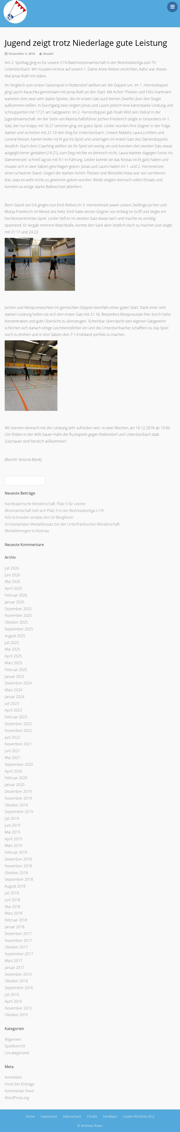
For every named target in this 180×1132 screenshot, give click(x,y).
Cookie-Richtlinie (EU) (138, 1116)
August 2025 (15, 635)
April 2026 (13, 588)
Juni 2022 (12, 737)
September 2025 (19, 629)
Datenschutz (72, 1116)
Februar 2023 (16, 716)
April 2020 (13, 771)
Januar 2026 (14, 602)
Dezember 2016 (18, 974)
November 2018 (18, 866)
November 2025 (18, 615)
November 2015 (18, 1008)
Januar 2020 (14, 784)
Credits (92, 1116)
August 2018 (15, 886)
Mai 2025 (12, 649)
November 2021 (18, 744)
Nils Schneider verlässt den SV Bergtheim (39, 517)
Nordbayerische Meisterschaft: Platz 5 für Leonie (45, 503)
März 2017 (13, 960)
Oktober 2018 (16, 872)
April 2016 (13, 1001)
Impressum (49, 1116)
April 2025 (13, 656)
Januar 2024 (14, 696)
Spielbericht (15, 1046)
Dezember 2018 (18, 859)
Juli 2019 (12, 818)
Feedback (110, 1116)
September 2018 (19, 879)
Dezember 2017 (18, 933)
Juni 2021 (12, 750)
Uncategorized (17, 1052)
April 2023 (13, 710)
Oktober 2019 (16, 805)
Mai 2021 (12, 757)
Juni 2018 (12, 899)
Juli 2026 (12, 568)
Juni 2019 (12, 825)
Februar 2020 (16, 777)
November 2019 (18, 798)
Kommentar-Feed (19, 1090)
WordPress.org (17, 1097)
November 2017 (18, 940)
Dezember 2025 (18, 608)
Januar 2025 (14, 676)
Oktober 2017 (16, 947)
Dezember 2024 (18, 683)
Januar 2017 (14, 967)
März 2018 (13, 913)
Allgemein (13, 1039)
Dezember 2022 (18, 723)
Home (30, 1116)
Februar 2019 (16, 852)
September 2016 (19, 987)
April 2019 (13, 838)
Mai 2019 (12, 832)
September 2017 (19, 953)
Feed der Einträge (19, 1084)
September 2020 (19, 764)
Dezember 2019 (18, 791)
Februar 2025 (16, 669)
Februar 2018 (16, 920)
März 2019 (13, 845)
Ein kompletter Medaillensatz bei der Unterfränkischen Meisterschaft (62, 524)
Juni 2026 (12, 575)
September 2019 (19, 811)
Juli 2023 (12, 703)
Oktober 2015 (16, 1014)
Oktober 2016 (16, 980)
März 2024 (13, 689)
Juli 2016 (12, 994)
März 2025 (13, 662)
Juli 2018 (12, 893)
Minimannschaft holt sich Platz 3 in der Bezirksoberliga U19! (54, 510)
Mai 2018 (12, 906)
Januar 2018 (14, 926)
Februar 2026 (16, 595)
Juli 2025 (12, 642)
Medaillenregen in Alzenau (27, 530)
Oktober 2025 (16, 622)
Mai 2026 (12, 581)
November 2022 (18, 730)
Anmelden (13, 1077)
